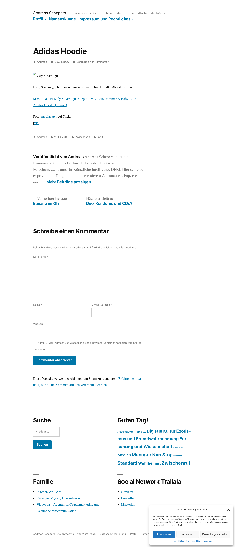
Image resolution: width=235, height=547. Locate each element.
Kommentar (41, 256)
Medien (124, 455)
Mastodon (128, 504)
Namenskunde (62, 19)
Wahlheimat (149, 463)
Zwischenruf (82, 136)
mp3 (100, 136)
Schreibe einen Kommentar (93, 61)
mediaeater (49, 116)
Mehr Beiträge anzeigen (68, 182)
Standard (127, 463)
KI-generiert (178, 448)
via (36, 123)
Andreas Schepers (50, 12)
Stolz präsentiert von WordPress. (76, 533)
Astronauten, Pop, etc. (132, 431)
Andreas (42, 61)
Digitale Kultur (161, 431)
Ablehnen (187, 534)
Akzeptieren (164, 534)
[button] (228, 509)
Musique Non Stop (152, 454)
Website (38, 323)
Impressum (208, 541)
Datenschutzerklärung (194, 541)
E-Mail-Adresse (101, 304)
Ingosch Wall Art (49, 492)
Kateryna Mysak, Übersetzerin (58, 498)
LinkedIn (127, 498)
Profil (38, 19)
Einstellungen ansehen (215, 534)
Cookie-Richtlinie (177, 541)
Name (37, 304)
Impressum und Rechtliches (104, 19)
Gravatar (127, 492)
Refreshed (177, 456)
